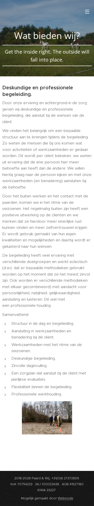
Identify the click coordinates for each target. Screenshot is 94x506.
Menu (87, 11)
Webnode (65, 498)
